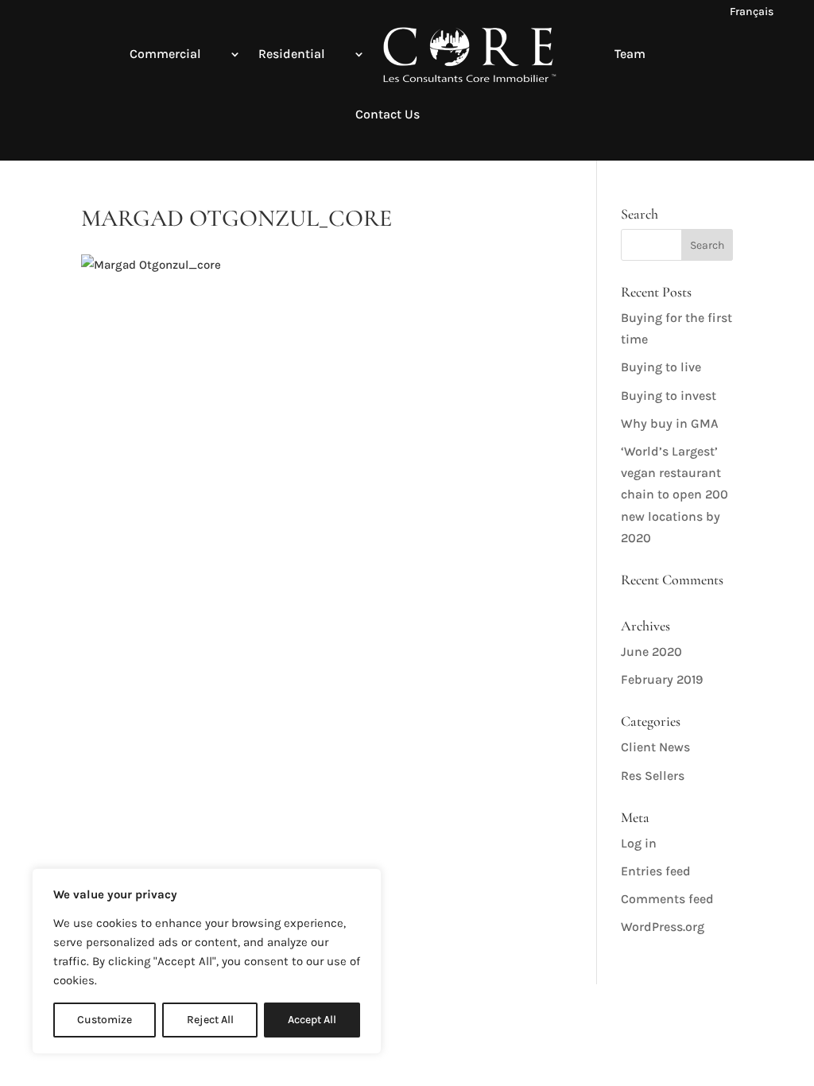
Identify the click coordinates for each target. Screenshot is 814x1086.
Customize (104, 1019)
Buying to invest (668, 395)
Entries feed (656, 870)
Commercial (165, 53)
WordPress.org (662, 926)
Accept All (312, 1019)
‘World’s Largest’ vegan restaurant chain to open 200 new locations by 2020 (674, 494)
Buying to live (661, 366)
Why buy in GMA (670, 423)
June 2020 (651, 651)
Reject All (210, 1019)
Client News (655, 746)
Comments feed (667, 898)
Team (629, 53)
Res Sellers (652, 775)
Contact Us (387, 114)
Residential (291, 53)
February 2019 (662, 679)
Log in (639, 843)
